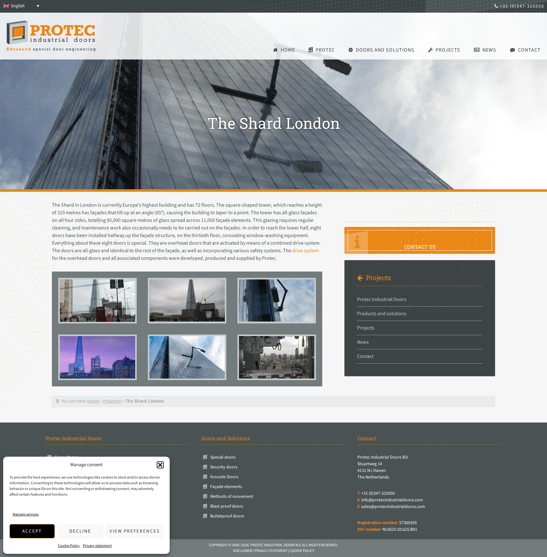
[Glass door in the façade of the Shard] (276, 300)
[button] (160, 465)
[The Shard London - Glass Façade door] (97, 357)
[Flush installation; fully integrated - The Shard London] (276, 357)
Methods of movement (231, 496)
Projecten (112, 401)
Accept (32, 531)
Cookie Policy (69, 545)
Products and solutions (381, 313)
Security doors (223, 467)
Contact (365, 356)
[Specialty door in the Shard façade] (187, 300)
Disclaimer (242, 551)
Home (93, 401)
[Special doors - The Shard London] (97, 300)
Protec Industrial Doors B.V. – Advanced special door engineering (51, 36)
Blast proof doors (226, 506)
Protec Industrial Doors (381, 299)
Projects (378, 277)
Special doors (223, 457)
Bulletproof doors (227, 516)
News (363, 342)
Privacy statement (97, 545)
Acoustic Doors (224, 477)
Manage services (26, 514)
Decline (80, 531)
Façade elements (226, 487)
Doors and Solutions (225, 438)
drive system (305, 250)
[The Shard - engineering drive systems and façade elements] (187, 357)
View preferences (135, 531)
